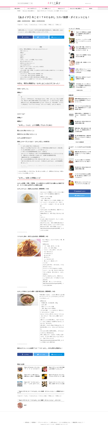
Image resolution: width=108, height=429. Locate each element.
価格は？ (22, 52)
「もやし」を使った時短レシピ (27, 68)
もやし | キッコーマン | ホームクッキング (30, 107)
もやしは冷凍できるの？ (25, 64)
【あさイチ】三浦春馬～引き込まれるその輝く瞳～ (83, 55)
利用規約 (34, 422)
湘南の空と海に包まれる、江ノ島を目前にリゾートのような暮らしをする (83, 153)
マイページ (88, 3)
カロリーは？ (23, 54)
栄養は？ (22, 56)
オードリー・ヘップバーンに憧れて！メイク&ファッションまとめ (83, 41)
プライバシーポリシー (43, 422)
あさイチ (20, 24)
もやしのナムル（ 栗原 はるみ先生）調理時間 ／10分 (31, 73)
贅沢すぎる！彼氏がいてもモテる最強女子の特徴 (83, 78)
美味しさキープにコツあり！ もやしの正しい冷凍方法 (31, 66)
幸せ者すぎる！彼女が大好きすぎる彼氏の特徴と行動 (83, 122)
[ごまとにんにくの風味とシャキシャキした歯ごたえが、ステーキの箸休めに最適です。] (27, 197)
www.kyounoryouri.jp (23, 232)
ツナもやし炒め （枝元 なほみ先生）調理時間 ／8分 (31, 75)
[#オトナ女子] (54, 3)
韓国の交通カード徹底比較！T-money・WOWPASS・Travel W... (83, 115)
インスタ (29, 369)
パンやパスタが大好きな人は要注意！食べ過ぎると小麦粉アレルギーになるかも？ (83, 175)
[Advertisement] (54, 416)
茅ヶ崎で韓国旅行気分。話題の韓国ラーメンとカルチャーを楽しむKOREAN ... (83, 137)
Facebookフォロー (80, 191)
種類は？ (22, 57)
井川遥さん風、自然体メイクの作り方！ (83, 63)
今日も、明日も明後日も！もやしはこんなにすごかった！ (33, 49)
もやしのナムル (33, 24)
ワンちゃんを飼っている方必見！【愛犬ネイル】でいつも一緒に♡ (83, 160)
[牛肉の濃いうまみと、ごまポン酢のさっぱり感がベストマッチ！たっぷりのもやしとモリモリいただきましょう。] (27, 299)
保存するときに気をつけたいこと (27, 63)
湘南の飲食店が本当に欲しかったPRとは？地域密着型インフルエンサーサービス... (83, 100)
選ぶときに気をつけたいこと (26, 61)
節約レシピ (58, 24)
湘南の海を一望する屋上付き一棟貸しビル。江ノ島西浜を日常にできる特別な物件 (83, 130)
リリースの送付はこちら (64, 422)
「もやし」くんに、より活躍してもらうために (31, 59)
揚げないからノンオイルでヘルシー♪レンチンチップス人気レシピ (83, 182)
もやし (26, 24)
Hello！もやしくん (24, 50)
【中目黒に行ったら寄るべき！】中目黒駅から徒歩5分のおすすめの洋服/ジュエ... (83, 85)
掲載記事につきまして (78, 422)
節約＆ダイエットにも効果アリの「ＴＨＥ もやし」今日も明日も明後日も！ (36, 78)
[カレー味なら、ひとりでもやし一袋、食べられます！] (29, 247)
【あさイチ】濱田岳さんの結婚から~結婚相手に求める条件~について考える (83, 33)
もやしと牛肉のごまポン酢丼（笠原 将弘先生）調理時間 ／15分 (34, 77)
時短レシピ (51, 24)
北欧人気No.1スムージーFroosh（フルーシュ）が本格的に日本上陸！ (83, 71)
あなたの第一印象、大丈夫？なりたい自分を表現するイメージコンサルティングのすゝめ (83, 48)
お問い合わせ (54, 422)
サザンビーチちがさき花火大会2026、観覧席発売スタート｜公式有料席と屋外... (83, 107)
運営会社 (27, 422)
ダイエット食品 (43, 24)
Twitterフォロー (80, 195)
